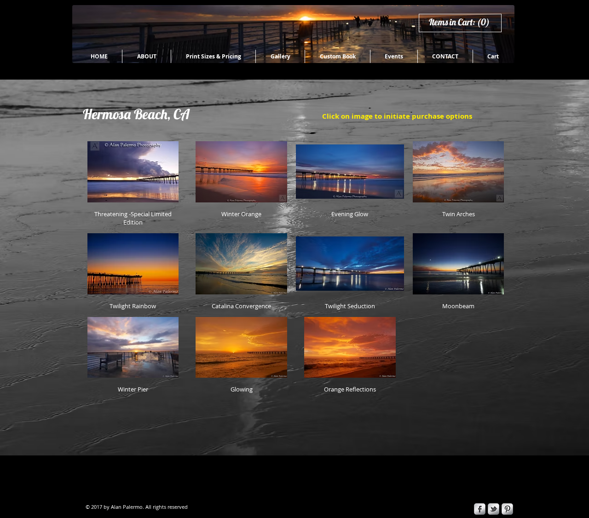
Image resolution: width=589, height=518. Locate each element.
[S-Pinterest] (507, 509)
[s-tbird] (493, 509)
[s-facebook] (479, 509)
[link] (463, 22)
